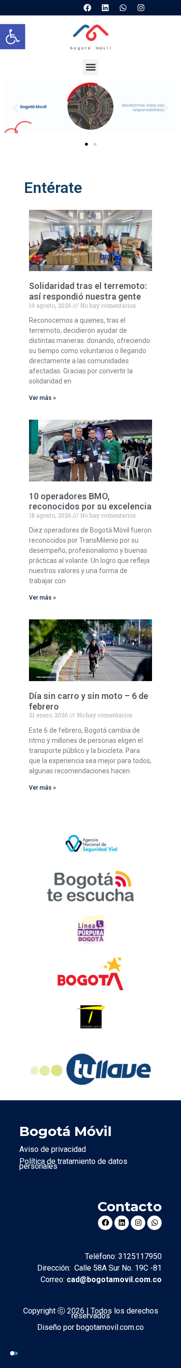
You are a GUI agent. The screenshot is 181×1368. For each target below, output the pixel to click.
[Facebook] (87, 7)
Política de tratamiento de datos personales (73, 1164)
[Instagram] (141, 7)
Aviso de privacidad (52, 1149)
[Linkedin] (105, 7)
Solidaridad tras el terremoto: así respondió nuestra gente (88, 291)
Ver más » (42, 398)
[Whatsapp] (123, 7)
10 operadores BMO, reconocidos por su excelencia (90, 501)
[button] (12, 36)
